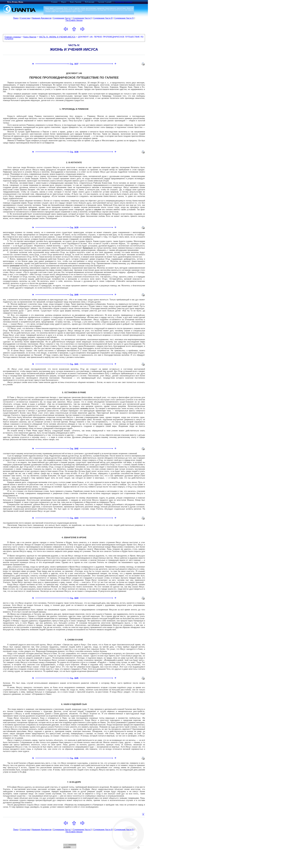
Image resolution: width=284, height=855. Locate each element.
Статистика (25, 18)
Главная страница (13, 37)
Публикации (89, 2)
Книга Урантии (75, 2)
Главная (54, 2)
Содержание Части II (82, 18)
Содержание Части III (103, 18)
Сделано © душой (104, 2)
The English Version (74, 20)
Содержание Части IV (124, 18)
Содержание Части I (62, 18)
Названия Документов (41, 18)
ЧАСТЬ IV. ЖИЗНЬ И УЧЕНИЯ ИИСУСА (57, 37)
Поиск (15, 18)
